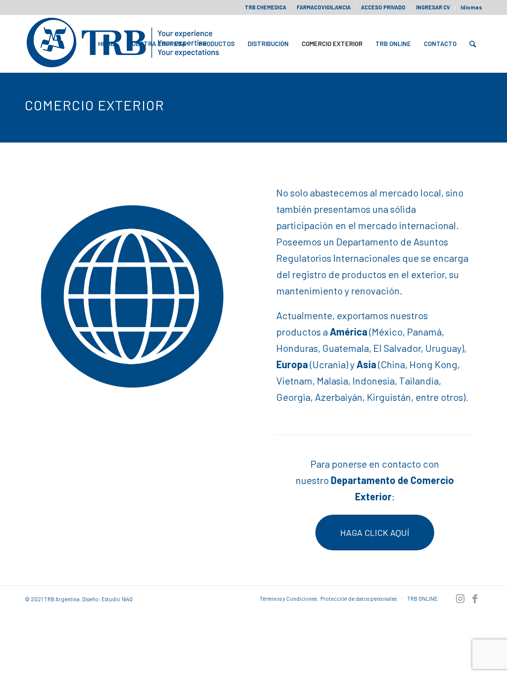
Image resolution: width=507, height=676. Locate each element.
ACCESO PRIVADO (383, 7)
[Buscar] (472, 43)
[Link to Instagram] (460, 598)
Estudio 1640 (117, 599)
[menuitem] (266, 7)
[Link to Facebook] (474, 598)
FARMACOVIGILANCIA (324, 7)
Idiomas (471, 7)
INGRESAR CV (433, 7)
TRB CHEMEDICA (265, 7)
